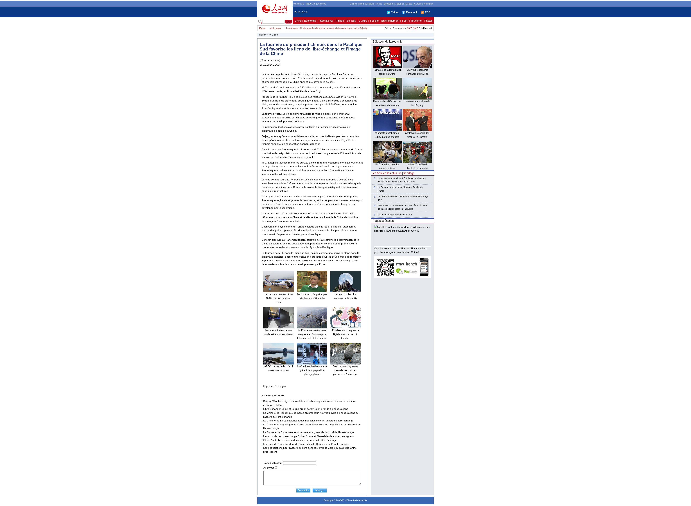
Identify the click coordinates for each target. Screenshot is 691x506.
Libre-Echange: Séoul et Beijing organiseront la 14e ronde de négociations (305, 408)
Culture (363, 20)
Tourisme (416, 20)
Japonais (399, 4)
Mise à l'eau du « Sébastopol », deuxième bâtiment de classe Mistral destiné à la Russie (402, 207)
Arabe (409, 4)
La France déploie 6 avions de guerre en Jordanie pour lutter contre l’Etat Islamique (312, 334)
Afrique (340, 20)
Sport (405, 20)
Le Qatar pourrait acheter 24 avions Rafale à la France (400, 189)
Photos (428, 20)
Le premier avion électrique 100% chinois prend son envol (279, 298)
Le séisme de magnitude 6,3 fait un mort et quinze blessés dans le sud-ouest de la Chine (402, 180)
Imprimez (268, 386)
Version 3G (298, 4)
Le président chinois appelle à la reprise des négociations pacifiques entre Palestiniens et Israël (320, 28)
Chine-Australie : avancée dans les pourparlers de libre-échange (300, 440)
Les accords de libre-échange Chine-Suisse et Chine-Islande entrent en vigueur (308, 436)
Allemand (428, 4)
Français (263, 35)
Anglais (370, 4)
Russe (379, 4)
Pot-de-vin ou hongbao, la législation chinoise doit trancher (345, 334)
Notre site (310, 4)
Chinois (353, 4)
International (326, 20)
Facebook (411, 12)
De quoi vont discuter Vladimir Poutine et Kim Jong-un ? (403, 198)
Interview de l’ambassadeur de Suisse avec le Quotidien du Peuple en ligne (306, 444)
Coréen (418, 4)
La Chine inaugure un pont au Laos (395, 214)
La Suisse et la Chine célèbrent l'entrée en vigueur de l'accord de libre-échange (308, 432)
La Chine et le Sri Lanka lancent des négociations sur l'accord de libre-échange (308, 420)
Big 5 (361, 4)
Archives (321, 4)
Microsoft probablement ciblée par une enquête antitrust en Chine (387, 137)
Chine (298, 20)
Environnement (390, 20)
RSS (427, 12)
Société (374, 20)
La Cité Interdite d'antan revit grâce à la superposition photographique (312, 370)
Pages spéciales (383, 220)
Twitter (395, 12)
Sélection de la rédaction (388, 41)
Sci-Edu (351, 20)
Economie (310, 20)
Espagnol (388, 4)
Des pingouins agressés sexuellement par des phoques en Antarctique (345, 370)
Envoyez (281, 386)
